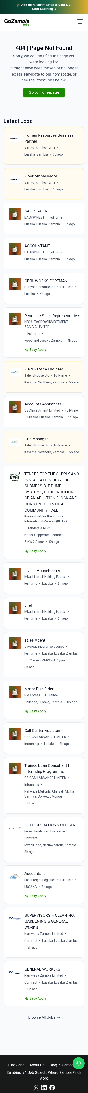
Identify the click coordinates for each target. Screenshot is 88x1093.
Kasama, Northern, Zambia (44, 382)
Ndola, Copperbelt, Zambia (44, 535)
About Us (37, 1065)
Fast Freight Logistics (39, 880)
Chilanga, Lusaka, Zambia (43, 702)
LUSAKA (30, 887)
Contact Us (71, 1065)
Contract (30, 838)
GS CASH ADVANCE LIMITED (45, 737)
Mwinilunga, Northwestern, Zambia (50, 845)
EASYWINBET (34, 217)
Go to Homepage (44, 92)
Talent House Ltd (36, 375)
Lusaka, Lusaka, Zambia (42, 224)
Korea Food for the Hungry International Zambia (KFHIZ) (45, 518)
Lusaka (29, 294)
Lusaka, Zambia (36, 154)
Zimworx (31, 147)
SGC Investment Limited (42, 410)
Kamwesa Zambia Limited (43, 934)
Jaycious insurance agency (44, 646)
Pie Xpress (32, 695)
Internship (31, 744)
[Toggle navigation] (80, 22)
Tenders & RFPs (39, 528)
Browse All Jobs (42, 1017)
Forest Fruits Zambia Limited (45, 831)
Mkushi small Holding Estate (45, 577)
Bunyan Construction (39, 287)
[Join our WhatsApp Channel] (79, 1063)
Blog (53, 1065)
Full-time (48, 147)
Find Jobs (16, 1065)
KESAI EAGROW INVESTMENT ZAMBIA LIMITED (46, 324)
